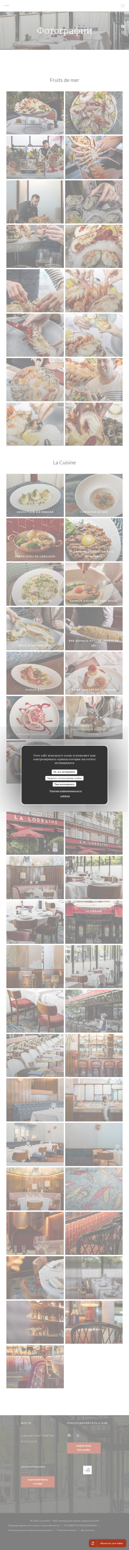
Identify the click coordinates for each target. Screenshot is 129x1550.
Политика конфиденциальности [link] (66, 791)
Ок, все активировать (64, 772)
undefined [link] (65, 796)
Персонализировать (64, 784)
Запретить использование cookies (64, 778)
